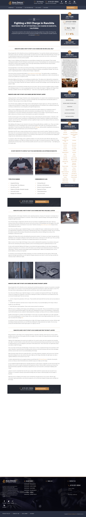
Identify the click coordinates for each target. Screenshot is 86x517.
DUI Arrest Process (43, 359)
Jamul (65, 154)
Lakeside (65, 157)
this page (37, 127)
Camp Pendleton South (65, 138)
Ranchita (74, 169)
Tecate (74, 179)
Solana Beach (74, 177)
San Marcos (74, 173)
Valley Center (65, 180)
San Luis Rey (65, 173)
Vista (74, 180)
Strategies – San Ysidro (29, 488)
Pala (65, 163)
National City (65, 161)
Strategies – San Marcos (30, 484)
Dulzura (65, 147)
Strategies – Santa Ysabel (30, 486)
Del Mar (65, 145)
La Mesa (74, 156)
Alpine (65, 130)
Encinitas (65, 148)
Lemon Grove (74, 157)
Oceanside (74, 161)
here (22, 317)
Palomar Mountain (74, 164)
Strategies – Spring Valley (30, 494)
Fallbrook (65, 150)
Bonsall (65, 132)
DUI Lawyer (37, 35)
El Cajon (74, 147)
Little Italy (65, 159)
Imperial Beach (65, 152)
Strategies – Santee (28, 492)
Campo (74, 137)
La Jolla (65, 156)
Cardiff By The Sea (65, 141)
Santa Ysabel (74, 175)
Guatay (74, 150)
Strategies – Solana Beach (30, 490)
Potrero (65, 168)
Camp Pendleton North (74, 135)
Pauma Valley (65, 166)
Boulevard (65, 134)
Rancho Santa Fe (65, 171)
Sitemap (32, 513)
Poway (74, 168)
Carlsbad (74, 140)
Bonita (74, 130)
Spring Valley (65, 179)
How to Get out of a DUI (46, 224)
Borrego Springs (74, 132)
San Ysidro (65, 175)
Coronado (74, 143)
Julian (74, 154)
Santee (65, 177)
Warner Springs (65, 182)
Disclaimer (25, 513)
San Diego (74, 171)
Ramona (65, 169)
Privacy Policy (6, 513)
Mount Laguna (74, 159)
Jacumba (74, 152)
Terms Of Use (16, 513)
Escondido (74, 148)
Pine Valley (74, 166)
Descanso (74, 145)
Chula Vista (65, 143)
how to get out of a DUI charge (34, 73)
